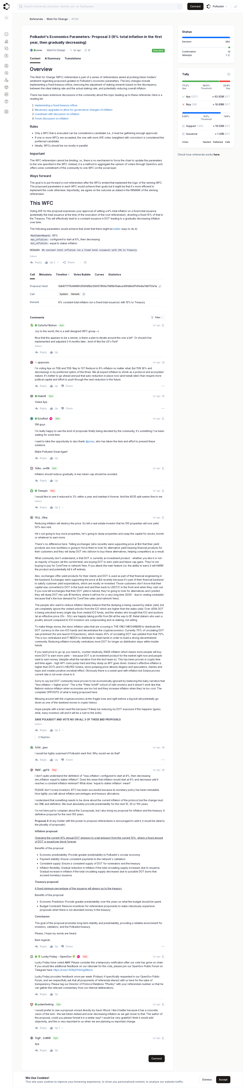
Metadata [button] (45, 274)
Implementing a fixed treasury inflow (56, 105)
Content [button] (35, 58)
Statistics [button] (114, 274)
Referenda (36, 19)
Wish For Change (57, 19)
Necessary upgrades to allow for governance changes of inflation (73, 109)
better (117, 228)
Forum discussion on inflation (51, 118)
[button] (6, 34)
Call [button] (32, 274)
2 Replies (44, 737)
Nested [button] (207, 142)
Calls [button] (227, 142)
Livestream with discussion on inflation (57, 114)
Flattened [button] (218, 142)
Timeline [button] (62, 274)
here (217, 154)
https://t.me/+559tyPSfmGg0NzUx (73, 969)
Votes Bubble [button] (82, 274)
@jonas (90, 441)
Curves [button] (99, 274)
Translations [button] (73, 58)
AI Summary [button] (52, 58)
